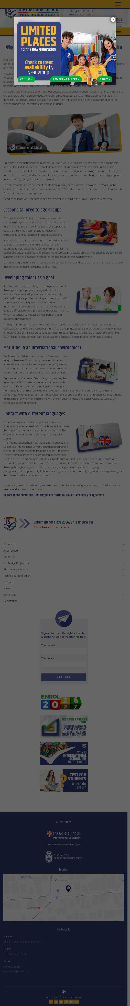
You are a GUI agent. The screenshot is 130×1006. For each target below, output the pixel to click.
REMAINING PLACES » (66, 79)
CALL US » (26, 79)
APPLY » (105, 79)
